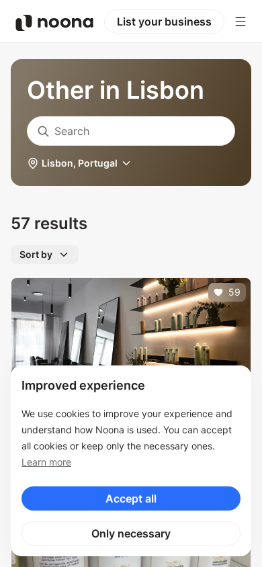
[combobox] (131, 131)
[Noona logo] (54, 23)
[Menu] (240, 21)
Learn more (46, 462)
